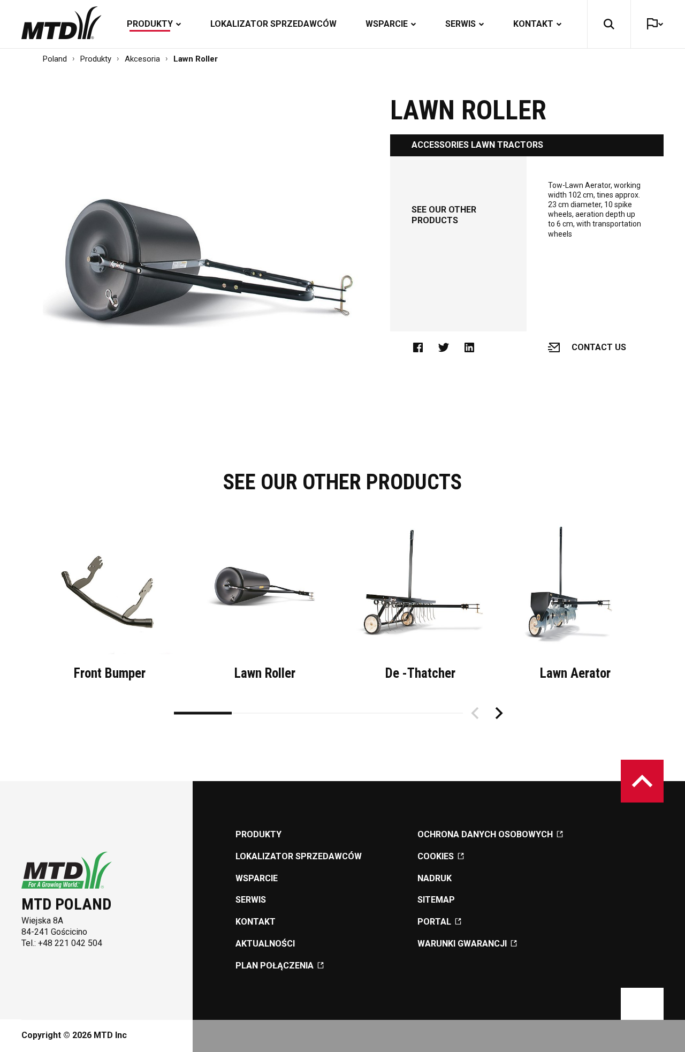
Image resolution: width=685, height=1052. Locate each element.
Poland (55, 59)
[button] (609, 24)
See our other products (444, 215)
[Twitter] (449, 347)
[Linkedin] (474, 347)
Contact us (599, 347)
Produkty (95, 59)
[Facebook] (423, 347)
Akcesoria (142, 59)
